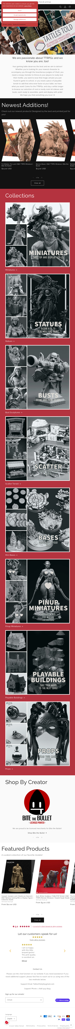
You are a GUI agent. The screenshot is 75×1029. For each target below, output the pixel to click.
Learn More (28, 6)
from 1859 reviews (37, 940)
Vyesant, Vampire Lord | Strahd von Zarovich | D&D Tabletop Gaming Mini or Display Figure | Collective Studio (17, 897)
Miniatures (10, 270)
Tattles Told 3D (19, 1026)
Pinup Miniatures (13, 626)
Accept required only (20, 15)
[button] (60, 6)
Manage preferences (20, 19)
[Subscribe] (40, 999)
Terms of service (53, 1026)
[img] (37, 937)
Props (8, 769)
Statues (8, 341)
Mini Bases (10, 555)
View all (37, 183)
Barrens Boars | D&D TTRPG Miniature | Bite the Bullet (52, 165)
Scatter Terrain (12, 484)
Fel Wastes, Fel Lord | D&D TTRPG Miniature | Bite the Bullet (17, 165)
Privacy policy (7, 24)
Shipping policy (65, 1026)
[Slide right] (42, 178)
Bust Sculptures (12, 412)
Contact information (63, 1028)
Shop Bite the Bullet (36, 833)
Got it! (19, 10)
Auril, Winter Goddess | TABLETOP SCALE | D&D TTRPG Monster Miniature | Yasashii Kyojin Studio (53, 897)
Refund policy (30, 1026)
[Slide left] (33, 178)
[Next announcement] (71, 2)
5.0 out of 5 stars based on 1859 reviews (47, 926)
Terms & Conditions (19, 24)
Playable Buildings (14, 698)
